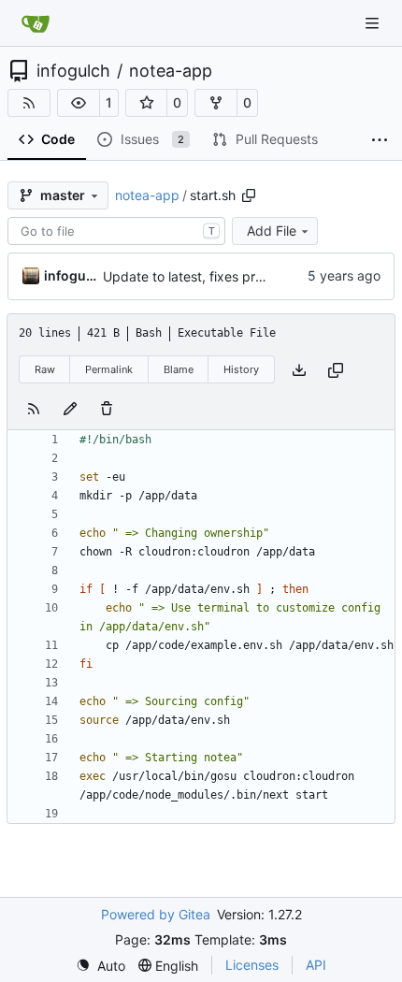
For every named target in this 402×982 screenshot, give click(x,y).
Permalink (109, 369)
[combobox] (116, 231)
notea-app (170, 71)
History (241, 369)
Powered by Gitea (155, 914)
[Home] (35, 23)
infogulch (73, 71)
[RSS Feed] (28, 103)
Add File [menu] (271, 230)
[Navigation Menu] (374, 22)
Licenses (252, 965)
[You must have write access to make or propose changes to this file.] (107, 407)
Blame (179, 369)
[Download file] (299, 369)
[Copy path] (248, 195)
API (316, 965)
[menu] (100, 966)
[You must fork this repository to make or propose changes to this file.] (70, 407)
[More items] (380, 140)
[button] (78, 103)
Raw (45, 369)
